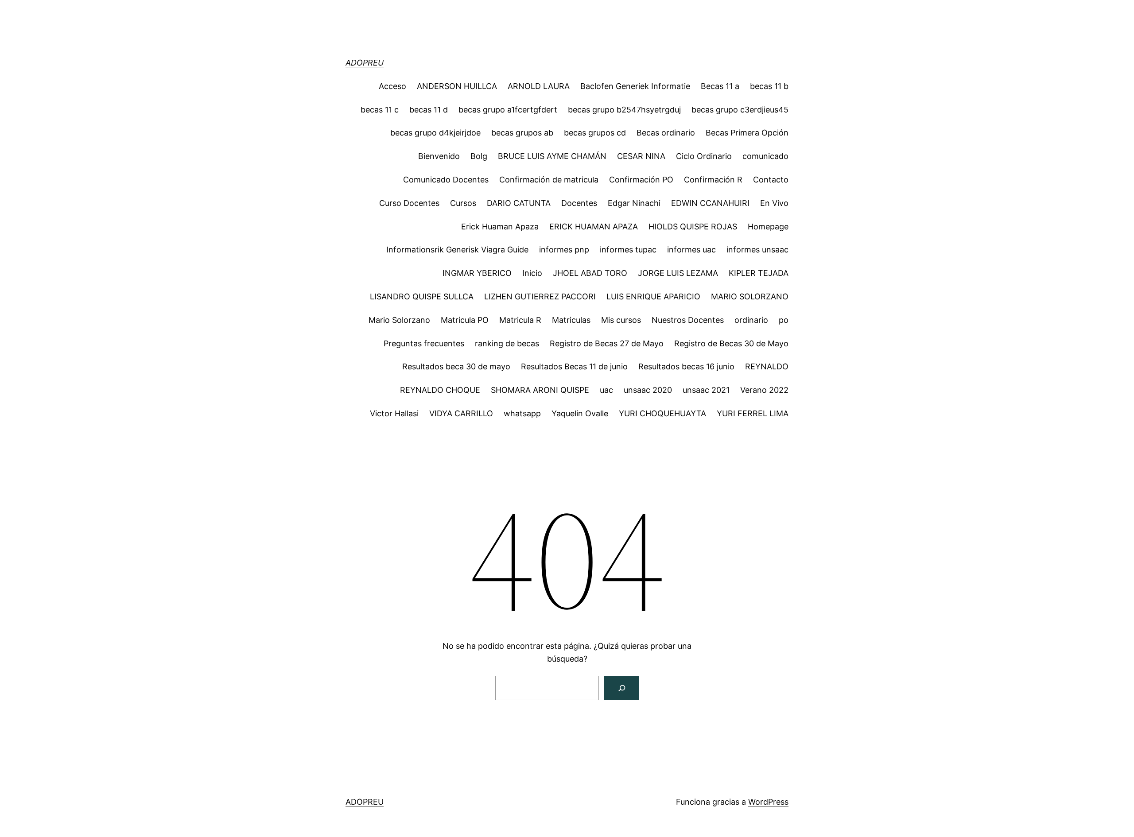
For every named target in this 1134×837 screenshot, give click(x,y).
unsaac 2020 (648, 390)
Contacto (770, 179)
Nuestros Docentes (688, 320)
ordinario (751, 320)
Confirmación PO (641, 179)
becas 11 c (380, 109)
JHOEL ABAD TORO (590, 273)
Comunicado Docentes (446, 179)
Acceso (392, 86)
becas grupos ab (522, 132)
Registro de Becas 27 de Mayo (607, 343)
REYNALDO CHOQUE (440, 390)
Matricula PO (465, 320)
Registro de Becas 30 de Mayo (731, 343)
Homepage (768, 226)
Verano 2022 (764, 390)
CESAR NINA (641, 156)
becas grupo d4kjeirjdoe (435, 132)
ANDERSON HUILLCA (457, 86)
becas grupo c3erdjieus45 (739, 109)
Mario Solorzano (399, 320)
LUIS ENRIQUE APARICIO (653, 296)
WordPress (768, 801)
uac (606, 390)
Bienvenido (439, 156)
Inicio (532, 273)
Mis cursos (621, 320)
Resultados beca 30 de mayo (456, 366)
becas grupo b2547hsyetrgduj (624, 109)
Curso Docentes (409, 203)
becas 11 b (769, 86)
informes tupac (628, 249)
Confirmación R (713, 179)
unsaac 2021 (706, 390)
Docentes (579, 203)
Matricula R (520, 320)
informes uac (691, 249)
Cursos (463, 203)
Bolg (478, 156)
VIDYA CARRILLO (461, 413)
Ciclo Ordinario (704, 156)
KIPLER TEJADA (758, 273)
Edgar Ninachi (634, 203)
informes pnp (564, 249)
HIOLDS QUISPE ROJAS (693, 226)
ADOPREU (365, 62)
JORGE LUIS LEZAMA (678, 273)
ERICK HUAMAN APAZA (593, 226)
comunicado (765, 156)
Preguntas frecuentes (424, 343)
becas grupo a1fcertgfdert (507, 109)
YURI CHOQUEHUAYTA (662, 413)
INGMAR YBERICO (477, 273)
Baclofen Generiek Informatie (635, 86)
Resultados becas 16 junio (686, 366)
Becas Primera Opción (747, 132)
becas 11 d (428, 109)
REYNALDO (766, 366)
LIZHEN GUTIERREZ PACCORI (540, 296)
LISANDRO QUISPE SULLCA (422, 296)
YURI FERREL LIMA (752, 413)
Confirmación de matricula (548, 179)
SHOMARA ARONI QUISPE (540, 390)
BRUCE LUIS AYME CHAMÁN (552, 156)
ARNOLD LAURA (539, 86)
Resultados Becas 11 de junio (574, 366)
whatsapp (522, 413)
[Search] (621, 688)
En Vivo (774, 203)
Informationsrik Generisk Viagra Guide (457, 249)
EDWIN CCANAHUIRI (710, 203)
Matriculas (571, 320)
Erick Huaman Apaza (500, 226)
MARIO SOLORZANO (749, 296)
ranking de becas (507, 343)
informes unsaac (757, 249)
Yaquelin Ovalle (579, 413)
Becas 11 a (720, 86)
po (783, 320)
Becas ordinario (666, 132)
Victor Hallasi (394, 413)
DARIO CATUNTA (519, 203)
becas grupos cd (595, 132)
